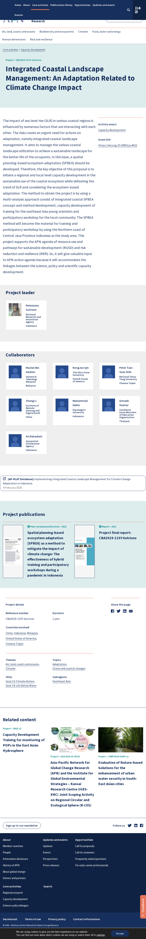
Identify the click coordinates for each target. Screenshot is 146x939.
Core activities (40, 5)
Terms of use (33, 919)
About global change (14, 871)
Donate (19, 15)
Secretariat (10, 919)
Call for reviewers (85, 852)
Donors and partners (14, 878)
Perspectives (50, 859)
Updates (48, 846)
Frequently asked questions (90, 859)
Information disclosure (15, 859)
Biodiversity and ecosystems (57, 31)
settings (101, 935)
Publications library (61, 5)
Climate (83, 31)
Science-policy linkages (15, 905)
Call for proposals (84, 846)
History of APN (11, 865)
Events (47, 852)
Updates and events (104, 5)
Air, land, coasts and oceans (18, 31)
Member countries (13, 846)
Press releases (51, 865)
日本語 (138, 10)
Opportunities (82, 5)
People (7, 852)
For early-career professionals (91, 865)
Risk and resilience (41, 39)
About (26, 5)
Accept (120, 933)
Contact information (86, 919)
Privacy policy (57, 919)
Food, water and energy (106, 31)
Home (18, 5)
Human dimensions (14, 39)
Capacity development (33, 49)
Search (47, 886)
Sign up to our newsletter (22, 825)
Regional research (13, 892)
